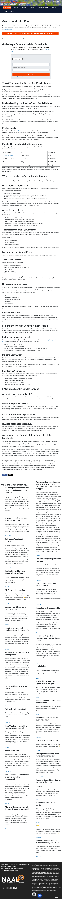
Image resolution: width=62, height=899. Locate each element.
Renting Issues (42, 7)
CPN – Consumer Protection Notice (9, 870)
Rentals (31, 7)
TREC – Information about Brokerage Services (12, 868)
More (12, 11)
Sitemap (14, 866)
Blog (20, 864)
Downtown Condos (8, 155)
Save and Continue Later (18, 76)
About (2, 864)
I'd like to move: (16, 57)
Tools (5, 11)
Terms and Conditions (6, 866)
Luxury (24, 7)
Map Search (16, 864)
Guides (52, 7)
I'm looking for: (16, 62)
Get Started (7, 7)
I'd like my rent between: (19, 67)
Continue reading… (8, 29)
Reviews (15, 7)
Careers (11, 864)
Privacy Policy (25, 864)
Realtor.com (21, 130)
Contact (6, 864)
